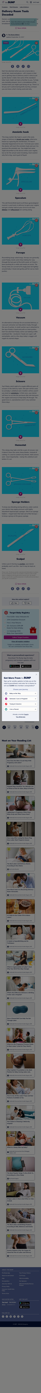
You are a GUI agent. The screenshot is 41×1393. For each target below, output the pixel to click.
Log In (26, 714)
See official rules (20, 717)
